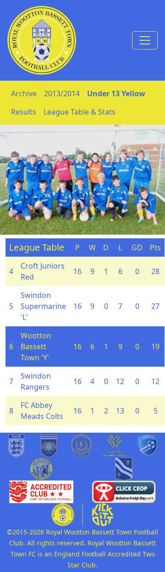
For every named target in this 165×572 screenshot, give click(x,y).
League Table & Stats (80, 112)
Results (23, 112)
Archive (24, 93)
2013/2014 (62, 93)
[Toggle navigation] (145, 40)
